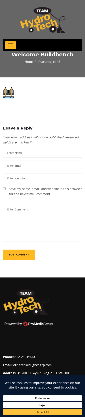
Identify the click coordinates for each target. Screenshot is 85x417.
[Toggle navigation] (10, 45)
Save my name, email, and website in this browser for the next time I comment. (45, 191)
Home (29, 62)
